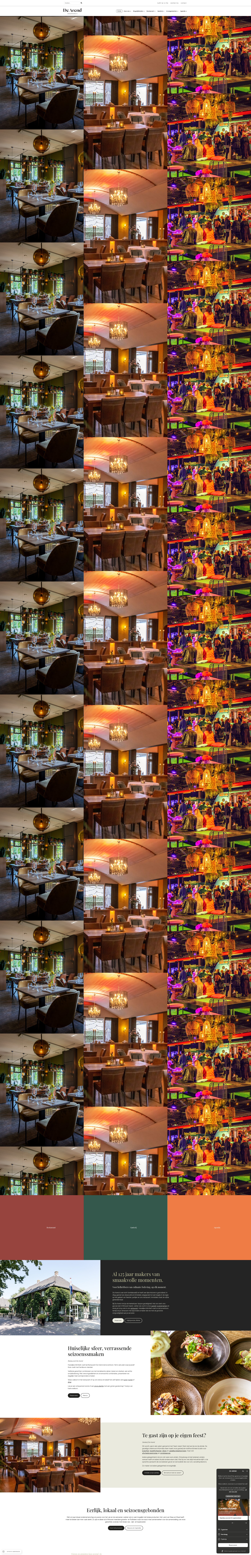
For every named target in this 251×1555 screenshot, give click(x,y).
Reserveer (118, 1320)
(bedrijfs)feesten (156, 1451)
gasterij (153, 1306)
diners (164, 1451)
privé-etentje (99, 1386)
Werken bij (175, 3)
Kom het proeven (116, 1528)
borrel (130, 1380)
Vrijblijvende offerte (133, 1320)
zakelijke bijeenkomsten (177, 1451)
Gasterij (133, 1227)
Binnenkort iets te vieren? (172, 1473)
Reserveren (74, 1395)
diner (69, 1382)
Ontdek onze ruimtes (151, 1473)
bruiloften (145, 1451)
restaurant (134, 1308)
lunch (126, 1380)
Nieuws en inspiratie (134, 1528)
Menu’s (85, 1395)
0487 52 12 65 (162, 3)
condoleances (165, 1453)
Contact (184, 3)
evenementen (162, 1306)
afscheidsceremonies (150, 1453)
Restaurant (51, 1227)
